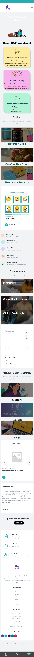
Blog (17, 602)
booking (6, 356)
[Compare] (26, 196)
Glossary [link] (17, 399)
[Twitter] (5, 635)
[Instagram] (9, 635)
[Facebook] (2, 635)
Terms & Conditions (17, 613)
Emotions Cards (10, 218)
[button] (19, 522)
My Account (5, 654)
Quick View (26, 199)
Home (17, 592)
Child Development (9, 216)
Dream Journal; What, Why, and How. (14, 471)
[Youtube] (15, 635)
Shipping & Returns (17, 618)
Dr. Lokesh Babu (10, 357)
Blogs (17, 437)
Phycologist (11, 356)
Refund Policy (17, 621)
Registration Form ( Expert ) (17, 626)
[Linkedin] (12, 635)
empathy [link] (14, 493)
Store (17, 597)
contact (17, 604)
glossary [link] (16, 107)
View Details (8, 363)
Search (17, 654)
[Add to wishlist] (26, 193)
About (17, 594)
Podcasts (17, 419)
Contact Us (17, 623)
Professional (17, 599)
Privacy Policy (17, 616)
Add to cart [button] (11, 224)
